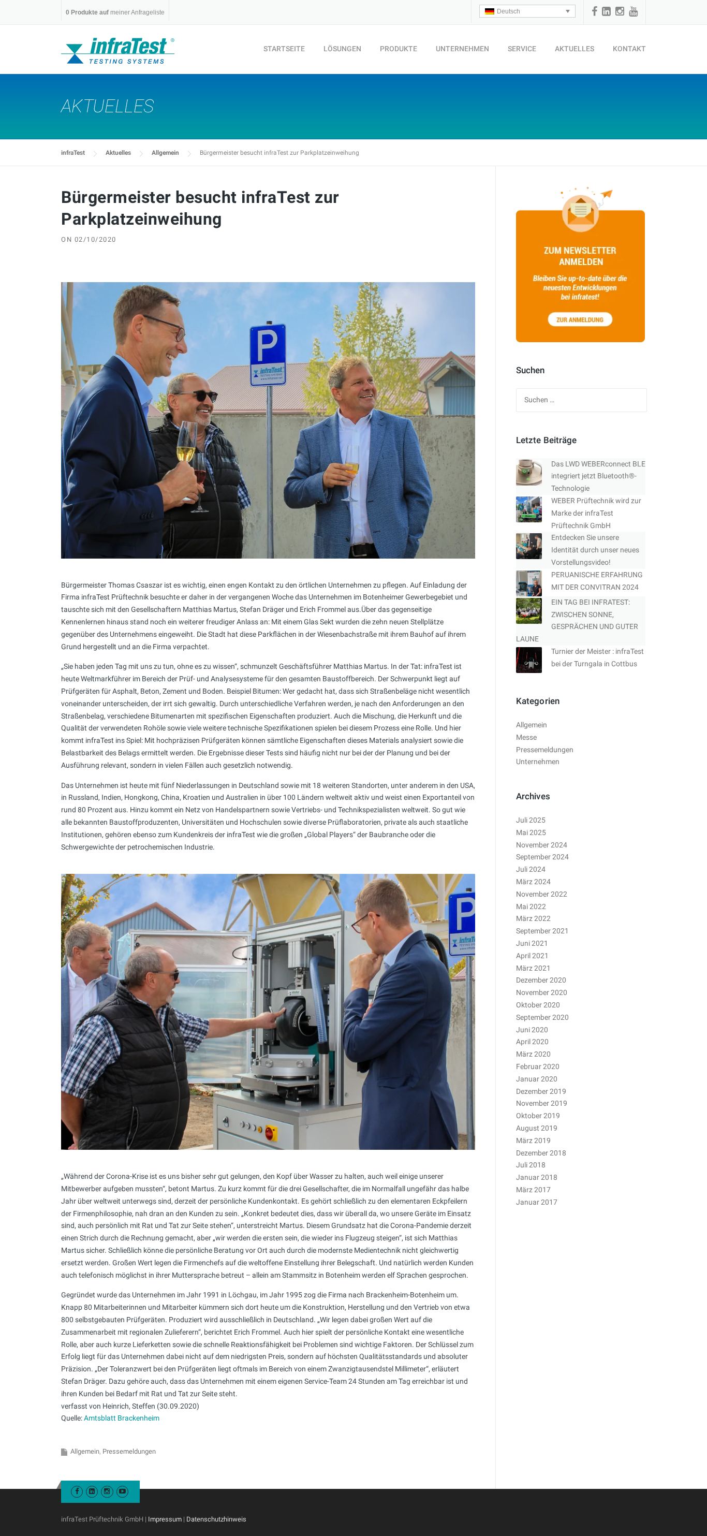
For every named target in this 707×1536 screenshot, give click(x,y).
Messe (526, 737)
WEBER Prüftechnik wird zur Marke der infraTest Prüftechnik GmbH (596, 513)
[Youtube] (122, 1491)
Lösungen (342, 49)
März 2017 (533, 1190)
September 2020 (542, 1017)
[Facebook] (594, 11)
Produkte (398, 49)
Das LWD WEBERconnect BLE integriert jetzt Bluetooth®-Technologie (598, 476)
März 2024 (533, 881)
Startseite (284, 49)
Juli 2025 (531, 820)
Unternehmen (462, 49)
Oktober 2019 (538, 1115)
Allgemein (165, 152)
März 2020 (533, 1054)
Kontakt (629, 49)
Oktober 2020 (538, 1005)
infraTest (73, 152)
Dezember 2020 (541, 980)
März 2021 (533, 968)
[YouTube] (633, 11)
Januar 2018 (536, 1177)
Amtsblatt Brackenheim (121, 1418)
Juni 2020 (532, 1030)
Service (522, 49)
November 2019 (541, 1103)
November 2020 (541, 992)
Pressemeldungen (129, 1451)
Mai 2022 (531, 906)
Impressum (165, 1519)
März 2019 (533, 1140)
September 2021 (542, 931)
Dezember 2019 (541, 1091)
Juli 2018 (531, 1165)
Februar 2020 (537, 1066)
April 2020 (532, 1041)
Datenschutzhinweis (216, 1519)
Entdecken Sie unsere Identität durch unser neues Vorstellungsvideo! (595, 549)
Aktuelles (574, 49)
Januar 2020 (536, 1079)
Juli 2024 (531, 869)
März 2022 (533, 918)
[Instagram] (619, 11)
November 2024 (541, 845)
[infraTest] (117, 50)
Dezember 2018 (541, 1153)
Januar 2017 (536, 1202)
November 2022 (541, 894)
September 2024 (542, 857)
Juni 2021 (532, 943)
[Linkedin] (606, 11)
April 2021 (532, 956)
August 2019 (536, 1128)
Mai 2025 (531, 832)
